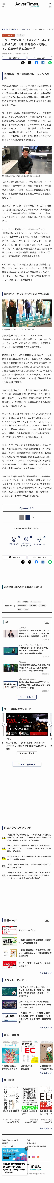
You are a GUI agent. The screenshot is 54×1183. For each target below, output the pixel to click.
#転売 (26, 609)
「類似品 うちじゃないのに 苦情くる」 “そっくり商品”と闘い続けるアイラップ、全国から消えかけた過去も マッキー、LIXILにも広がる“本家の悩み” (29, 875)
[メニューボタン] (4, 5)
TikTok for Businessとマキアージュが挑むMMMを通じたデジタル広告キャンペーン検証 (34, 684)
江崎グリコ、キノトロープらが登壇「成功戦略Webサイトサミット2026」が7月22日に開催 (35, 1004)
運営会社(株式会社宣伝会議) (36, 1146)
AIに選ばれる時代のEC (26, 1067)
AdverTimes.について (10, 1140)
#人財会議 (42, 605)
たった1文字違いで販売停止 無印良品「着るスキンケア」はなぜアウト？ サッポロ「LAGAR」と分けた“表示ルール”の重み (29, 848)
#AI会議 (25, 602)
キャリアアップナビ (27, 930)
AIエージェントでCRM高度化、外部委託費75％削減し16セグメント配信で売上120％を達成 (26, 745)
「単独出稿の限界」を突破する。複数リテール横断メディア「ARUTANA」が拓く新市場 (35, 953)
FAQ (28, 1140)
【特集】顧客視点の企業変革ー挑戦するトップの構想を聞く (35, 941)
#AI (19, 602)
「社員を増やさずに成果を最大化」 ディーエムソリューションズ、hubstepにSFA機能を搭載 (34, 650)
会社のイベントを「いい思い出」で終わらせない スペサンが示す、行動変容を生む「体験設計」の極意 (34, 633)
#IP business (22, 605)
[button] (23, 63)
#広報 (19, 609)
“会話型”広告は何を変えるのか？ (9, 1067)
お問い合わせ (31, 1143)
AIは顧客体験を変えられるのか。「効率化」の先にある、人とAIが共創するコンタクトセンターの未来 (34, 667)
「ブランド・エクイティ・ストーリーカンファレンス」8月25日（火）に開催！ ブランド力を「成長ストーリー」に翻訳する (35, 991)
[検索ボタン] (50, 5)
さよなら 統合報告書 (11, 1111)
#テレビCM (33, 605)
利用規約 (5, 1143)
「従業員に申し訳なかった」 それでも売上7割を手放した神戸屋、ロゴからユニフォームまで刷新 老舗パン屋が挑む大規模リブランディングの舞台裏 (29, 837)
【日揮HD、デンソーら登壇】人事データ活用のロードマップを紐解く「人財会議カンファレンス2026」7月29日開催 (35, 1017)
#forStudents (35, 602)
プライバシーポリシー (9, 1146)
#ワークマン (20, 35)
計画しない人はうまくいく (29, 1112)
